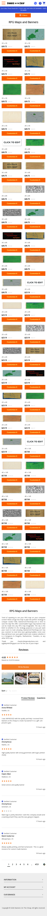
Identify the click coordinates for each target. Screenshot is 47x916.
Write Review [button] (23, 667)
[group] (23, 657)
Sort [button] (4, 691)
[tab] (28, 698)
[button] (8, 678)
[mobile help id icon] (35, 3)
